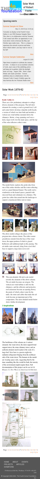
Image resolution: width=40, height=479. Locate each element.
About (15, 462)
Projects (8, 464)
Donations (9, 467)
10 (27, 95)
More (31, 54)
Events (25, 462)
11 (30, 95)
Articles (20, 464)
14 (31, 97)
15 (34, 97)
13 (36, 95)
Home (6, 462)
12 (33, 95)
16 (37, 97)
